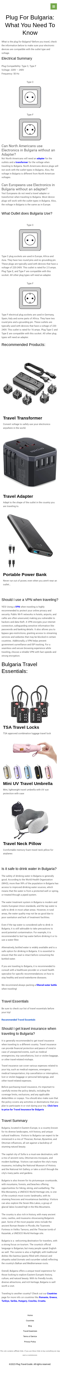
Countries (52, 1293)
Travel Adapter (18, 496)
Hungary (22, 1301)
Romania (43, 1297)
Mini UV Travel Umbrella (28, 783)
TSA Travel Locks (21, 727)
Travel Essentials (30, 1331)
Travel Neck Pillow (22, 843)
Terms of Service (30, 1336)
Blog (30, 1326)
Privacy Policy (30, 1342)
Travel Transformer (22, 418)
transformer (22, 162)
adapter (41, 158)
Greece (53, 1297)
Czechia (32, 1301)
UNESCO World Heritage (26, 1233)
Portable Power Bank (25, 574)
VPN (17, 606)
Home (30, 1315)
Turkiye (5, 1301)
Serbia (13, 1301)
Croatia (41, 1301)
